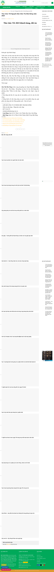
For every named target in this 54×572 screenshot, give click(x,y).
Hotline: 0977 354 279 (6, 569)
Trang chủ (18, 6)
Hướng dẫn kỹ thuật (41, 6)
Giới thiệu (25, 6)
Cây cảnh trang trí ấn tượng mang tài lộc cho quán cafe (48, 308)
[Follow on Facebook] (37, 565)
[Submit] (52, 3)
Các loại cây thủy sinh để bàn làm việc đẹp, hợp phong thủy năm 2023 (48, 313)
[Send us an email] (41, 565)
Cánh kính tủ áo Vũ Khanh (41, 563)
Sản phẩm (31, 6)
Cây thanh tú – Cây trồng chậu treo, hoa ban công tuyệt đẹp (48, 303)
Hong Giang (12, 18)
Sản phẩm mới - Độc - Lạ (46, 26)
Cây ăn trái (44, 14)
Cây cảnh (8, 11)
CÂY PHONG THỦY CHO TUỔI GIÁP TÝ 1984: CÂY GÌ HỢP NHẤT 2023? (48, 297)
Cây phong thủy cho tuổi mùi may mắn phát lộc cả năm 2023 (48, 54)
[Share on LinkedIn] (24, 129)
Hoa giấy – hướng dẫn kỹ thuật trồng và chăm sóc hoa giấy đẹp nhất (48, 59)
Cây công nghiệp (45, 16)
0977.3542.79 (25, 562)
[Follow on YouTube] (44, 565)
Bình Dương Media (36, 570)
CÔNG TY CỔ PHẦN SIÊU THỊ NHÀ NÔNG (20, 105)
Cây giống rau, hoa (45, 18)
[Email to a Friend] (20, 129)
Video (36, 8)
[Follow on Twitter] (39, 565)
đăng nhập (8, 544)
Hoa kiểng (44, 24)
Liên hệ (41, 8)
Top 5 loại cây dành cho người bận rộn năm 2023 (48, 39)
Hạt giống (44, 22)
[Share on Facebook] (16, 129)
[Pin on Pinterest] (22, 129)
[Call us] (42, 565)
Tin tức (49, 6)
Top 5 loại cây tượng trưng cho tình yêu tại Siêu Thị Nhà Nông (48, 44)
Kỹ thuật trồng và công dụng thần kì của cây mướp (12, 125)
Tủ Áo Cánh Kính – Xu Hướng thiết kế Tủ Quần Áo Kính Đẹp (48, 34)
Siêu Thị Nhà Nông (25, 570)
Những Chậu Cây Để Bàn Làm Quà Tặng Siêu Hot (48, 49)
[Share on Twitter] (18, 129)
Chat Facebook (5, 567)
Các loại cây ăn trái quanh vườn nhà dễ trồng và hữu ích (13, 121)
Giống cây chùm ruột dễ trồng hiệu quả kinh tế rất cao (13, 123)
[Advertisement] (47, 163)
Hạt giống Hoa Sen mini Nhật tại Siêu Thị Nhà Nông (12, 118)
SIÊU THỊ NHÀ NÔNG (4, 555)
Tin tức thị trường (28, 8)
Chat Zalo (4, 564)
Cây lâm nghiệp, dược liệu (47, 20)
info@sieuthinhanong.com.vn (26, 565)
